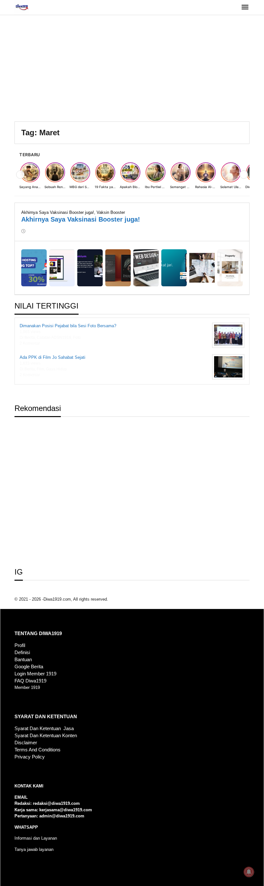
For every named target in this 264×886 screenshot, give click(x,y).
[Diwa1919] (21, 7)
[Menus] (245, 7)
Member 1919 (27, 687)
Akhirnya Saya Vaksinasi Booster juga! (57, 212)
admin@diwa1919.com (61, 816)
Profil (19, 645)
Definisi (22, 652)
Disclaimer (25, 742)
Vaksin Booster (111, 212)
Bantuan (23, 659)
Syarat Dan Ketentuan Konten (45, 735)
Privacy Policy (29, 756)
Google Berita (28, 666)
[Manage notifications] (249, 872)
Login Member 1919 (35, 673)
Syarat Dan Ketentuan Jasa (44, 728)
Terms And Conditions (37, 749)
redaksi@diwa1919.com (56, 803)
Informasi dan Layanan (35, 838)
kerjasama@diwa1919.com (65, 809)
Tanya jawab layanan (33, 849)
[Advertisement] (132, 70)
